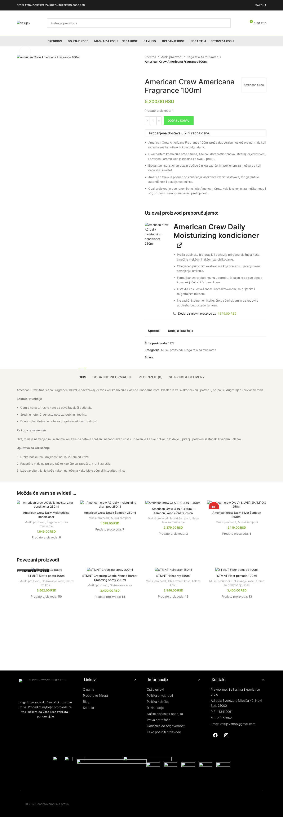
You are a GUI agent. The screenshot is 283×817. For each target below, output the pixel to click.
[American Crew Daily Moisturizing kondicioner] (46, 505)
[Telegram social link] (176, 357)
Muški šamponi (121, 518)
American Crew (254, 85)
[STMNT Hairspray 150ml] (173, 569)
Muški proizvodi (171, 57)
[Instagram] (226, 735)
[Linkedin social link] (171, 357)
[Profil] (242, 23)
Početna (150, 57)
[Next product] (157, 70)
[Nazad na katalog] (152, 70)
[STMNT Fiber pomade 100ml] (236, 569)
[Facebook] (215, 735)
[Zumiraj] (25, 51)
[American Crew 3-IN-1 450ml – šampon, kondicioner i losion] (173, 503)
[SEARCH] (226, 23)
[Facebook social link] (156, 357)
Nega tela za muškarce (202, 57)
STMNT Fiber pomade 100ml (237, 575)
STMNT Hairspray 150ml (173, 575)
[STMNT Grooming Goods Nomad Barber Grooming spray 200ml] (110, 569)
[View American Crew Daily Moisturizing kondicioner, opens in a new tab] (178, 245)
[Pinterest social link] (166, 357)
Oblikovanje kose (53, 581)
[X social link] (161, 357)
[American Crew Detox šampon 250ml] (110, 505)
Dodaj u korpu (178, 120)
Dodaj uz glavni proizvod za (206, 313)
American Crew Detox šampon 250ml (110, 512)
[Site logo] (23, 23)
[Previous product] (147, 70)
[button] (157, 235)
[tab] (82, 375)
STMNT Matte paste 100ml (46, 575)
